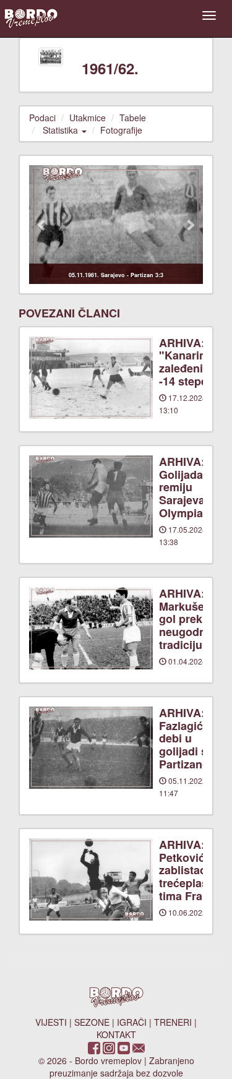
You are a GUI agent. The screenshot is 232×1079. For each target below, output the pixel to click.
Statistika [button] (61, 130)
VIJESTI (51, 1022)
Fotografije (121, 130)
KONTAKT (116, 1034)
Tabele (132, 117)
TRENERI (173, 1022)
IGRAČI (132, 1022)
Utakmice (87, 117)
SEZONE (92, 1022)
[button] (42, 224)
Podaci (42, 117)
